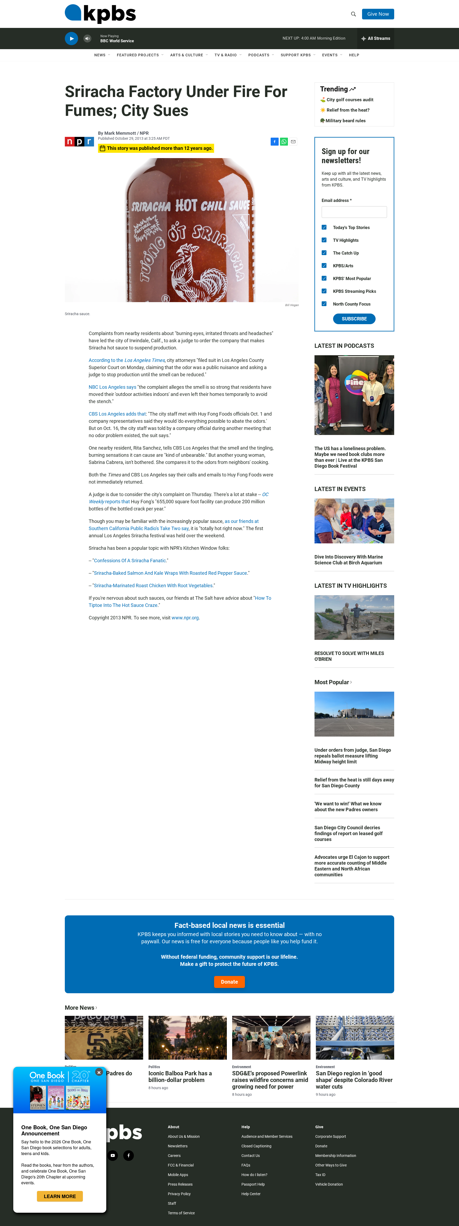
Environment (241, 1067)
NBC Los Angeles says (112, 387)
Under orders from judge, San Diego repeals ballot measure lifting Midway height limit (352, 755)
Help (354, 55)
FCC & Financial (181, 1165)
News (99, 55)
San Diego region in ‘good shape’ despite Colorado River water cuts (354, 1080)
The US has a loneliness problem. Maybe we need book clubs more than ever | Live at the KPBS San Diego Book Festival (350, 457)
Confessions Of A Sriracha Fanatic (130, 560)
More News (79, 1007)
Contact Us (250, 1155)
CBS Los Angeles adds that (117, 414)
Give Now (378, 14)
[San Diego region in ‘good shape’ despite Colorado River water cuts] (355, 1037)
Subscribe (354, 319)
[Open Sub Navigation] (109, 55)
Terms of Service (181, 1213)
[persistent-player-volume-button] (87, 39)
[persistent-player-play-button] (71, 38)
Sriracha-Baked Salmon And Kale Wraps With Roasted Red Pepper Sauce (170, 573)
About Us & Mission (184, 1136)
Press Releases (180, 1184)
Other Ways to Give (331, 1165)
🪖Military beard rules (343, 120)
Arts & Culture (186, 55)
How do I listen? (254, 1175)
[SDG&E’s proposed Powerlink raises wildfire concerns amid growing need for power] (271, 1037)
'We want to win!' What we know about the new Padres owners (347, 806)
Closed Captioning (256, 1146)
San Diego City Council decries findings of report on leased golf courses (348, 833)
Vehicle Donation (329, 1184)
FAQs (245, 1165)
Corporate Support (330, 1136)
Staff (172, 1203)
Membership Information (335, 1155)
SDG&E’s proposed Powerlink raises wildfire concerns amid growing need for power (270, 1080)
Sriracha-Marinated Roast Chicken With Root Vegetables (153, 585)
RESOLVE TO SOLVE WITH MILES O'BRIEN (349, 656)
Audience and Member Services (266, 1136)
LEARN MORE (60, 1196)
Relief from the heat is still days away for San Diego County (354, 782)
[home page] (100, 14)
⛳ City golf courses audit (346, 99)
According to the (127, 360)
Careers (174, 1155)
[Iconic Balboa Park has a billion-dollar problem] (187, 1037)
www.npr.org (185, 617)
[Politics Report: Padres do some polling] (104, 1037)
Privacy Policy (179, 1194)
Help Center (251, 1194)
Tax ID (320, 1175)
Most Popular (331, 682)
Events (330, 55)
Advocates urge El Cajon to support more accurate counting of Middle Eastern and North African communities (351, 865)
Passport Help (253, 1184)
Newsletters (178, 1146)
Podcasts (258, 55)
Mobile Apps (178, 1175)
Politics (154, 1067)
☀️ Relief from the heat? (344, 110)
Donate (229, 982)
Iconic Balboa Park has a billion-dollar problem (180, 1076)
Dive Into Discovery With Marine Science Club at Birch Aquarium (348, 559)
